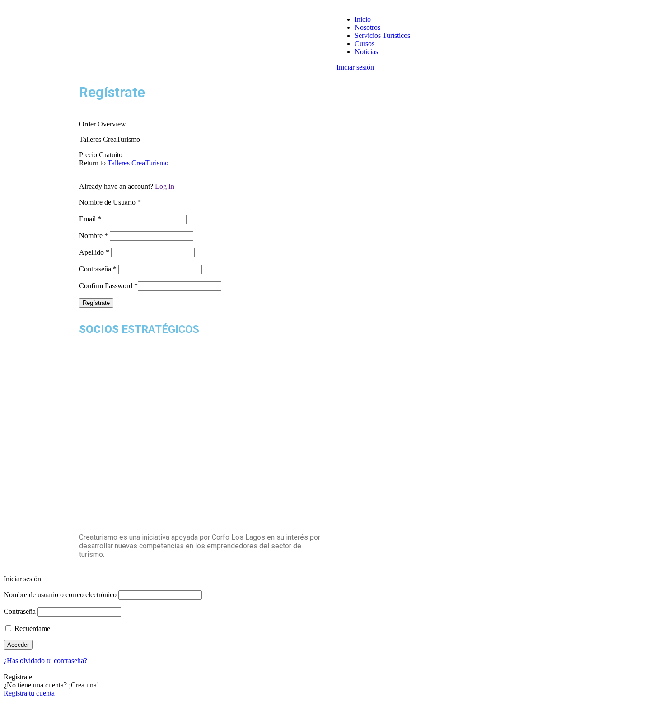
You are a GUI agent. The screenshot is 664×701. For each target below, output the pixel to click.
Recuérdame (31, 628)
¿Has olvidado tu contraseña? (45, 660)
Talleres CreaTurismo (138, 163)
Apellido (94, 252)
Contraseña (98, 269)
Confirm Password (108, 286)
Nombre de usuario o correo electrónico (60, 594)
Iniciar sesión (355, 67)
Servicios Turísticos (382, 35)
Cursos (364, 43)
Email (90, 219)
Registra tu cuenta (29, 693)
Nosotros (367, 27)
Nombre (93, 235)
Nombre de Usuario (110, 202)
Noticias (366, 52)
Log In (164, 186)
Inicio (363, 19)
